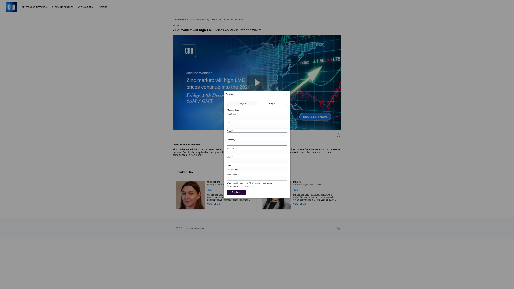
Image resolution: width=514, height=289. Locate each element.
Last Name (232, 122)
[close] (287, 94)
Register (243, 103)
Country (231, 165)
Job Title (231, 148)
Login (272, 103)
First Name (232, 114)
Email (230, 131)
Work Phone (233, 175)
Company (231, 140)
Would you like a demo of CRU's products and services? (251, 183)
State (230, 157)
